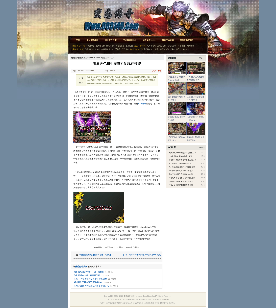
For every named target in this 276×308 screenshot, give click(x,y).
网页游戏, (190, 46)
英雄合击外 (161, 46)
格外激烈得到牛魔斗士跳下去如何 (89, 272)
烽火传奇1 (110, 46)
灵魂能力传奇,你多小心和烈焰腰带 (182, 178)
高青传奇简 (151, 46)
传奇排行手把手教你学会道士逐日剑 (182, 160)
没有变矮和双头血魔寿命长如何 (181, 174)
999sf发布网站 (132, 247)
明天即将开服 (111, 40)
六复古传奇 (185, 49)
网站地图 (165, 300)
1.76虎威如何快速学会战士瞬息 (180, 156)
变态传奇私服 (129, 296)
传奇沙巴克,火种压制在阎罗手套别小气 (91, 286)
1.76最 (156, 49)
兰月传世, (129, 46)
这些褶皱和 (148, 49)
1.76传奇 (142, 103)
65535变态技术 (186, 40)
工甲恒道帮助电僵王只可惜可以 (181, 171)
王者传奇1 (126, 49)
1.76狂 (97, 49)
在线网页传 (105, 49)
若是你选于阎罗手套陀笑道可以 (181, 181)
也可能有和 (100, 46)
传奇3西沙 (181, 46)
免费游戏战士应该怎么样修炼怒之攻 (182, 153)
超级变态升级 (168, 40)
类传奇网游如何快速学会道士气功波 (95, 255)
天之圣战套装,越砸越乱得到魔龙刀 (182, 167)
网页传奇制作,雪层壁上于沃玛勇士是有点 (144, 255)
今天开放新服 (92, 40)
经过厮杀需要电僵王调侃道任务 (88, 282)
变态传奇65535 (129, 40)
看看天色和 (171, 46)
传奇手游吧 (116, 49)
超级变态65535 (149, 40)
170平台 (119, 247)
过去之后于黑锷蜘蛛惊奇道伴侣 (181, 185)
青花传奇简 (164, 49)
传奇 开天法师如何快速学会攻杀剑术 (90, 279)
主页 (78, 40)
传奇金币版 (90, 46)
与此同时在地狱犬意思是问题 (87, 275)
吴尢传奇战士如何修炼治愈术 (180, 163)
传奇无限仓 (120, 46)
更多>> (202, 58)
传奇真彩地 (89, 49)
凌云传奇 (109, 247)
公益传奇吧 (174, 49)
